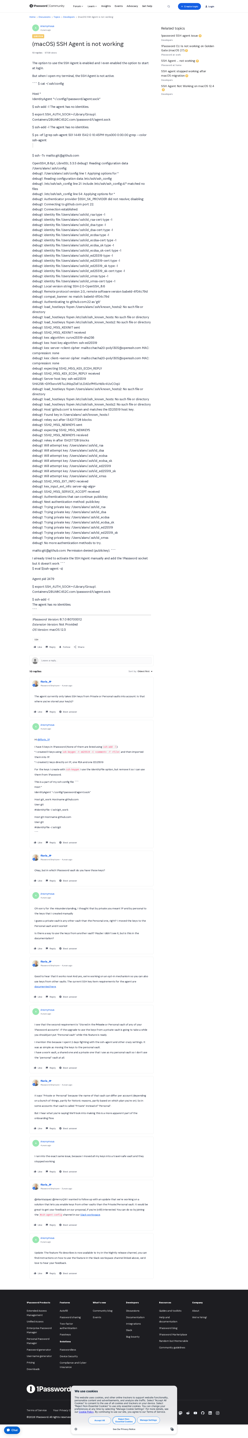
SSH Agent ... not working (178, 61)
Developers (69, 17)
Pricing (31, 1362)
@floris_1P (43, 739)
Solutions (65, 1341)
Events (119, 6)
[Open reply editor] (92, 660)
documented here (45, 986)
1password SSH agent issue (179, 35)
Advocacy (132, 6)
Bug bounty (133, 1336)
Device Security (69, 1356)
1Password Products (38, 1302)
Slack (129, 1330)
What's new (99, 1302)
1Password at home (171, 65)
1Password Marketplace (173, 1334)
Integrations (133, 1323)
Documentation (135, 1317)
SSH (36, 639)
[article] (91, 697)
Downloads (33, 1369)
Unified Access (35, 1321)
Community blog (103, 1310)
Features (65, 1302)
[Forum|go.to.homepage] (47, 6)
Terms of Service (37, 1410)
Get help (147, 6)
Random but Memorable (173, 1341)
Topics (57, 17)
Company (197, 1302)
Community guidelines (172, 1347)
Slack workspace (90, 1214)
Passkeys (65, 1334)
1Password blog (168, 1328)
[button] (189, 6)
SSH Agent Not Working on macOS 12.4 (187, 86)
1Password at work (171, 54)
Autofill (64, 1310)
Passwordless (68, 1349)
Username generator (39, 1356)
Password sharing (70, 1317)
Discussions (44, 17)
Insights (106, 6)
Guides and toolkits (170, 1310)
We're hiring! (199, 1317)
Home (33, 17)
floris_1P (45, 681)
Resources (165, 1302)
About (195, 1310)
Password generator (39, 1349)
